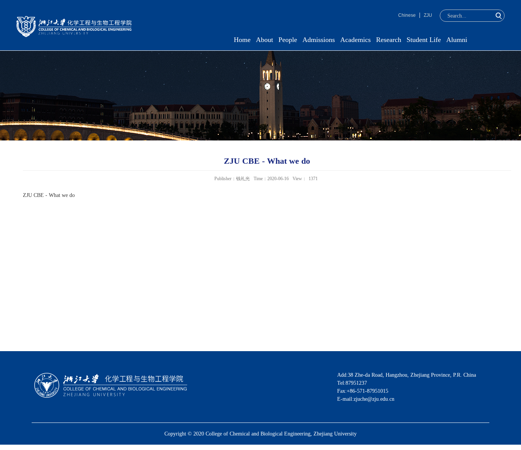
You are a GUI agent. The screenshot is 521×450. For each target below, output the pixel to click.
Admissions (318, 40)
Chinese (407, 15)
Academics (355, 40)
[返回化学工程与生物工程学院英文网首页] (74, 18)
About (264, 40)
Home (242, 40)
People (287, 40)
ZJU (428, 15)
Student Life (424, 40)
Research (388, 40)
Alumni (456, 40)
